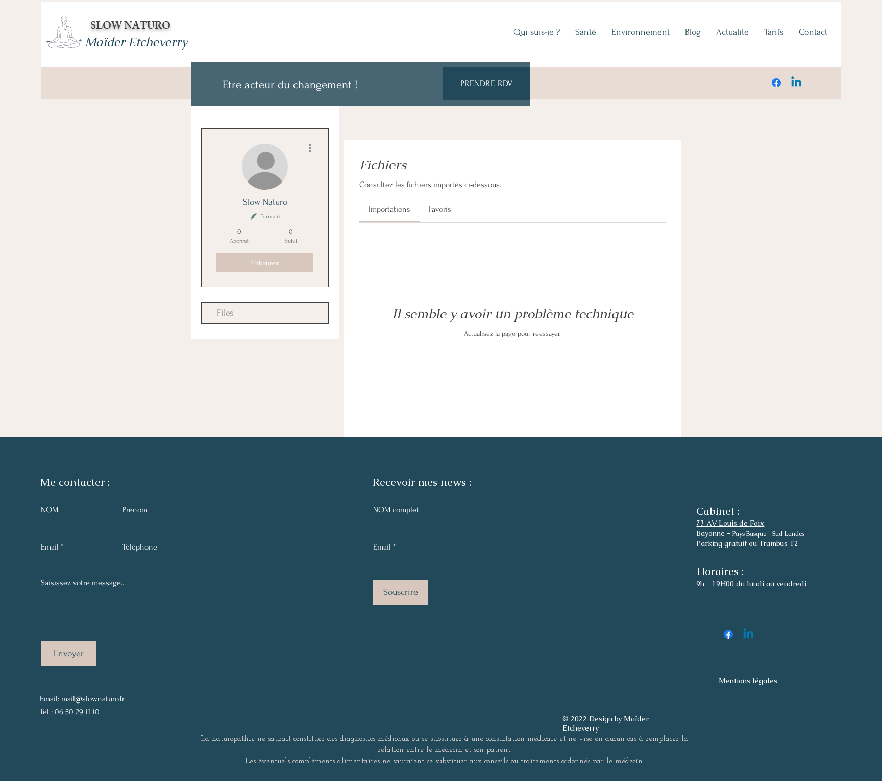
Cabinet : (718, 511)
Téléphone (139, 547)
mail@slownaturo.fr (93, 699)
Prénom (135, 510)
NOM (49, 510)
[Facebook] (776, 82)
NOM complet (396, 510)
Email (50, 547)
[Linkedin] (796, 82)
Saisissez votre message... (83, 583)
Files (225, 313)
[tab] (389, 209)
